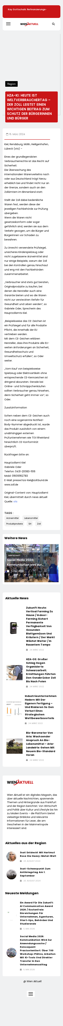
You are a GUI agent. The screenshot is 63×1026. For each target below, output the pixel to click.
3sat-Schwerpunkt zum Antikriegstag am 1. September (35, 872)
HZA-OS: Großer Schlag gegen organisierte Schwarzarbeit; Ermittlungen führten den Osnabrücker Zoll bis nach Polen (41, 670)
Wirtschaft (14, 555)
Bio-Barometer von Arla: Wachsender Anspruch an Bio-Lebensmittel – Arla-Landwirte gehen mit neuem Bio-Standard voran (40, 744)
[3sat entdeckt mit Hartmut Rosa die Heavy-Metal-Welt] (11, 857)
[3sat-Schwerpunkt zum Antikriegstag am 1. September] (11, 874)
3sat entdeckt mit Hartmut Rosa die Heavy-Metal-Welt (38, 854)
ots (15, 501)
